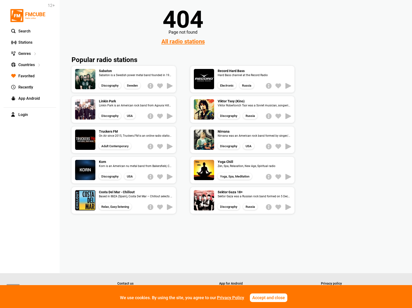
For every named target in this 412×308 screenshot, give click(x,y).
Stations (25, 42)
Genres (24, 53)
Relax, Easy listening (115, 207)
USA (130, 116)
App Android (29, 98)
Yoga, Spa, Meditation (234, 176)
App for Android (231, 283)
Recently (25, 87)
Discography (109, 85)
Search (24, 31)
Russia (246, 85)
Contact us (125, 283)
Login (23, 114)
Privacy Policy (230, 297)
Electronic (227, 85)
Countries (26, 65)
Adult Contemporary (115, 146)
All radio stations (183, 41)
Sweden (132, 85)
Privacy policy (331, 283)
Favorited (26, 76)
